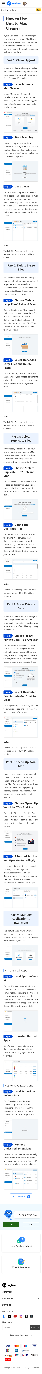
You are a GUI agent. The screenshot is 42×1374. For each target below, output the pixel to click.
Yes (11, 1224)
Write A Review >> (21, 1267)
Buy (38, 10)
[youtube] (15, 1316)
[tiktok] (31, 1316)
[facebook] (4, 1316)
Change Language (21, 1335)
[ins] (20, 1316)
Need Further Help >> (21, 1246)
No (30, 1224)
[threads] (26, 1316)
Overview (4, 10)
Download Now (18, 1196)
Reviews (13, 10)
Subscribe (35, 1327)
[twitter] (9, 1316)
